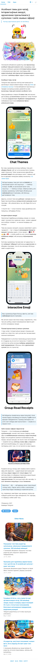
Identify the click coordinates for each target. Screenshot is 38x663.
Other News (19, 519)
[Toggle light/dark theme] (35, 2)
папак (32, 84)
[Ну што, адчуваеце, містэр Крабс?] (19, 280)
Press (21, 661)
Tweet (15, 511)
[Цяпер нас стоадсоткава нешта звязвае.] (19, 135)
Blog (16, 661)
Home (3, 2)
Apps (14, 2)
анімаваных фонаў (7, 87)
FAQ (9, 2)
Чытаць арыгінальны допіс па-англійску (16, 21)
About (12, 661)
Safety (26, 661)
